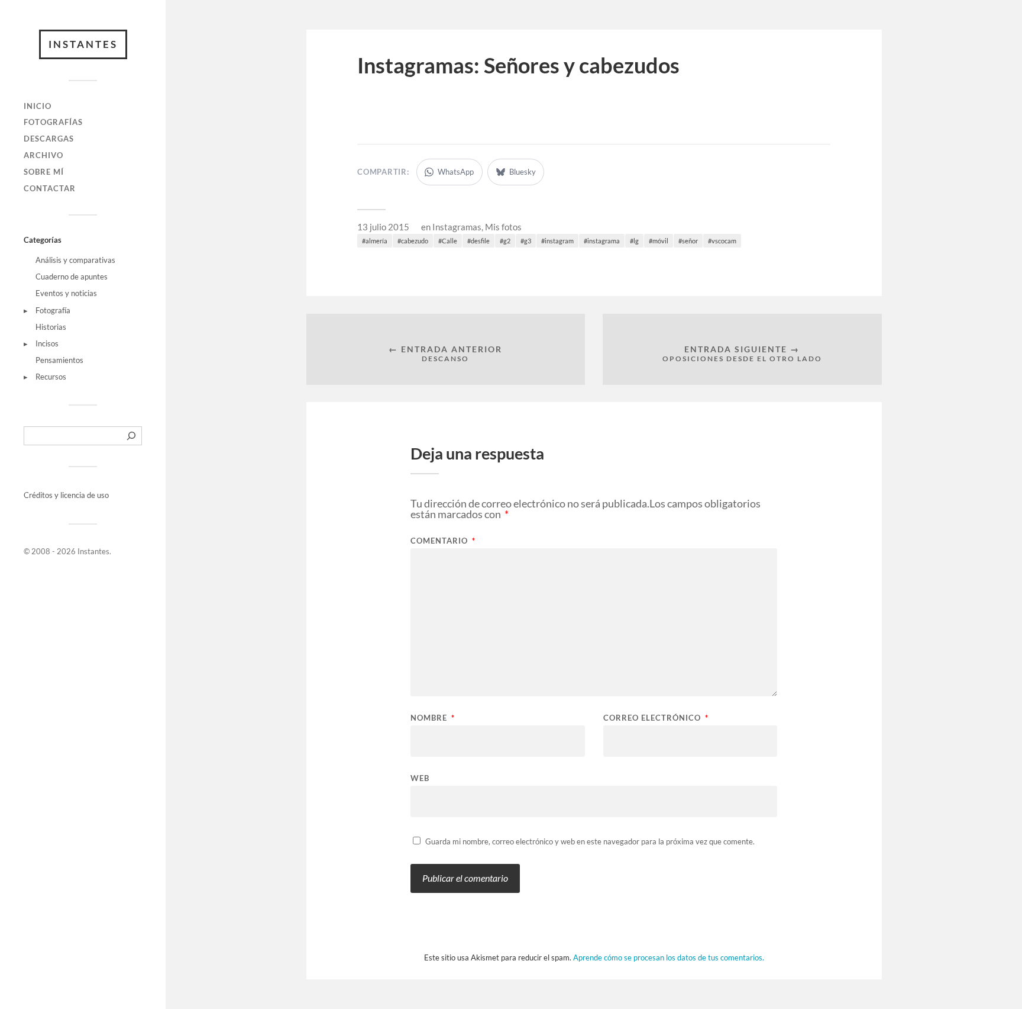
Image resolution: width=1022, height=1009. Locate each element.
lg (636, 241)
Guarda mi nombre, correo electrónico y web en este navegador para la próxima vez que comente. (590, 841)
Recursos (50, 376)
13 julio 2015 (383, 226)
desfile (480, 241)
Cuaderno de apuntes (71, 276)
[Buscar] (131, 436)
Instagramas (456, 226)
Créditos (39, 495)
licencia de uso (84, 495)
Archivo (43, 155)
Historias (50, 327)
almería (376, 241)
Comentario (443, 541)
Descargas (49, 138)
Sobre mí (44, 171)
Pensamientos (59, 360)
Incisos (47, 343)
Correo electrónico (656, 718)
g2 (506, 241)
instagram (559, 241)
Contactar (50, 188)
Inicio (37, 106)
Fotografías (53, 122)
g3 (527, 241)
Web (419, 777)
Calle (449, 241)
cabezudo (414, 241)
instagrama (603, 241)
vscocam (723, 241)
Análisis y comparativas (75, 260)
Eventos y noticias (66, 293)
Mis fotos (503, 226)
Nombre (432, 718)
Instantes (83, 44)
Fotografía (52, 310)
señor (690, 241)
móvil (660, 241)
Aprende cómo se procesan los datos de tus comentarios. (668, 957)
